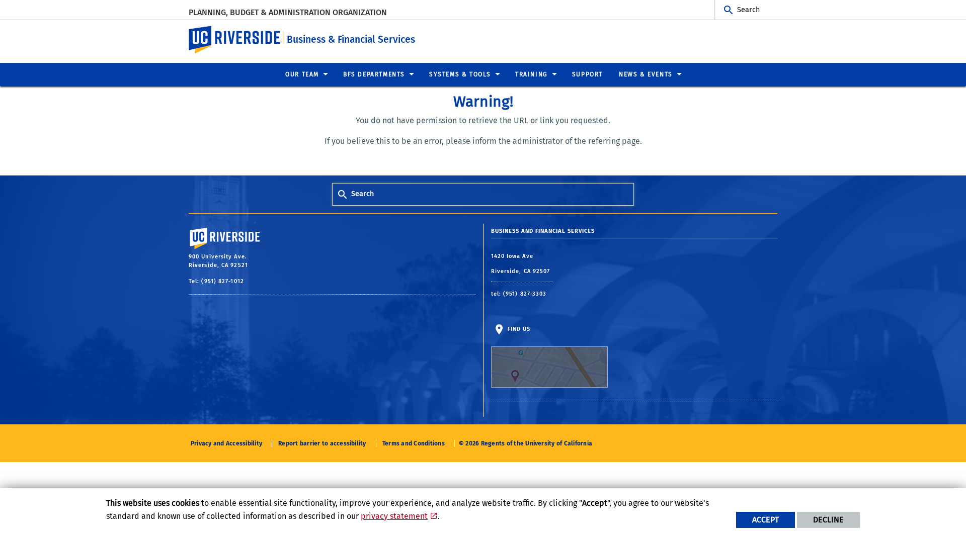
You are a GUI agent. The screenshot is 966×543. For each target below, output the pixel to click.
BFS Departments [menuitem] (374, 74)
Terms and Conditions (413, 443)
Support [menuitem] (587, 74)
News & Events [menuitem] (646, 74)
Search (748, 10)
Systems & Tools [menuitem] (460, 74)
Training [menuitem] (531, 74)
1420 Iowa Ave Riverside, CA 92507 (521, 264)
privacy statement (394, 516)
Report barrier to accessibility (322, 443)
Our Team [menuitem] (302, 74)
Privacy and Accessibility (226, 443)
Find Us (518, 329)
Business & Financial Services (351, 39)
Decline (828, 519)
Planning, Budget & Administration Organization (288, 12)
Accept (765, 519)
